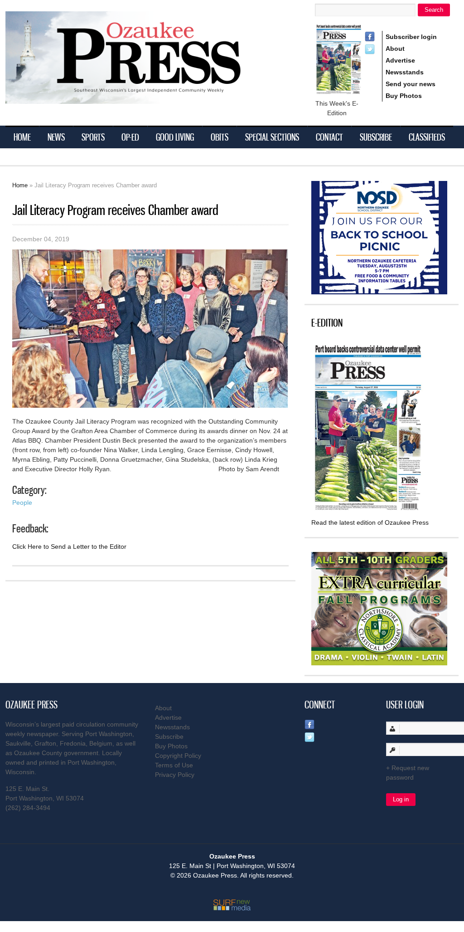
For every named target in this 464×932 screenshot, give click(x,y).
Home (22, 137)
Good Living (175, 137)
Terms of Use (174, 765)
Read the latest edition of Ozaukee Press (370, 522)
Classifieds (427, 137)
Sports (93, 137)
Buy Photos (404, 96)
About (395, 48)
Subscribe (376, 137)
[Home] (141, 98)
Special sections (272, 137)
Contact (329, 137)
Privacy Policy (174, 774)
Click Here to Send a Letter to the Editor (69, 546)
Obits (219, 137)
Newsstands (405, 72)
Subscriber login (411, 37)
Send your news (410, 84)
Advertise (400, 60)
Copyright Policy (178, 755)
